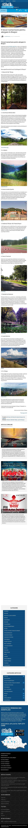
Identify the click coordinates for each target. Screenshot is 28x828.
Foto (2, 220)
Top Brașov (6, 662)
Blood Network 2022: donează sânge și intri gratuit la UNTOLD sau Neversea (13, 511)
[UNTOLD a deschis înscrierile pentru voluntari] (14, 471)
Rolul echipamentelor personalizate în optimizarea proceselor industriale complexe (13, 784)
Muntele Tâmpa (14, 419)
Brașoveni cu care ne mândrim (10, 615)
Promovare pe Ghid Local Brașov (8, 757)
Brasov (2, 1)
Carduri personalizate (5, 801)
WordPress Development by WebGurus (19, 825)
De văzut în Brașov (5, 763)
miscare (8, 419)
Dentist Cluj (3, 799)
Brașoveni (6, 613)
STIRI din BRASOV (7, 658)
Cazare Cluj (3, 797)
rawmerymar (4, 110)
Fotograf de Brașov (8, 641)
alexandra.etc (4, 186)
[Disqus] (14, 548)
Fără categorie (7, 639)
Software (6, 656)
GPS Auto (3, 815)
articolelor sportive (12, 46)
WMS (2, 813)
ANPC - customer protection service (8, 821)
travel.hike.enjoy (4, 147)
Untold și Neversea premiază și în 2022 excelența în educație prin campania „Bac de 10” (14, 445)
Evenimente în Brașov (8, 634)
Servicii (5, 654)
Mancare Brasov (5, 769)
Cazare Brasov (7, 619)
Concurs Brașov (7, 624)
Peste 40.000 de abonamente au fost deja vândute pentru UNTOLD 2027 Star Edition (14, 788)
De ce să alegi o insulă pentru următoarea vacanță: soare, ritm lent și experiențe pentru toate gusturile (14, 781)
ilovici (2, 368)
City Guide (6, 621)
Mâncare (5, 647)
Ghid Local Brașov (7, 643)
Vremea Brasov (7, 665)
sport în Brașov (21, 419)
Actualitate (6, 611)
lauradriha (3, 333)
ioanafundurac (7, 36)
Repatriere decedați (5, 803)
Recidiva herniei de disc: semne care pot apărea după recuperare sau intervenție (13, 791)
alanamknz (3, 396)
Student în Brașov (7, 660)
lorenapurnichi (24, 413)
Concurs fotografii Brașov (9, 626)
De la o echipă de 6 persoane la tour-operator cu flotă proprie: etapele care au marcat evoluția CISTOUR (13, 778)
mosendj (3, 291)
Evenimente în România (8, 637)
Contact (13, 1)
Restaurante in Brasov (6, 767)
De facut (9, 417)
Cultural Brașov (5, 759)
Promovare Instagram (5, 809)
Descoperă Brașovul (8, 632)
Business (6, 617)
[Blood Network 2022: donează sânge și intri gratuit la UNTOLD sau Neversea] (14, 503)
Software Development (5, 811)
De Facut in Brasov (5, 761)
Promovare (8, 1)
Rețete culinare (7, 652)
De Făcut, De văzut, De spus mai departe (12, 630)
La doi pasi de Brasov (8, 645)
